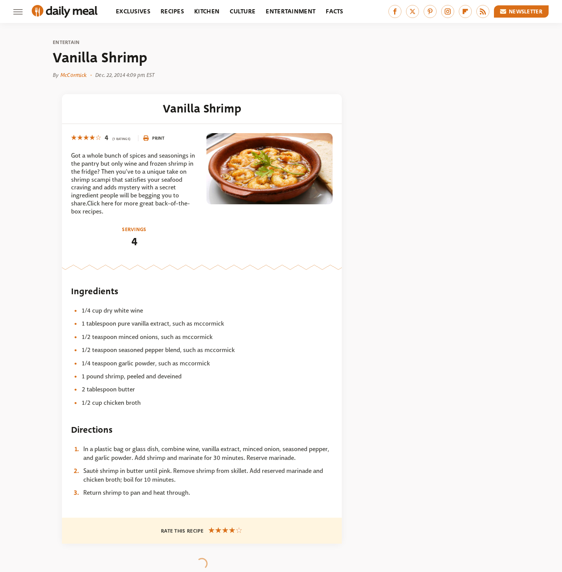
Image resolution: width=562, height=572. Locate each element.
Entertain (66, 42)
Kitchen (206, 11)
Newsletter (526, 11)
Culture (242, 11)
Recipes (172, 11)
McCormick (73, 75)
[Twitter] (412, 11)
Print (158, 138)
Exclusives (133, 11)
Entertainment (290, 11)
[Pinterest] (430, 11)
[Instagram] (447, 11)
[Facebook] (394, 11)
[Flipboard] (465, 11)
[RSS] (482, 11)
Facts (334, 11)
